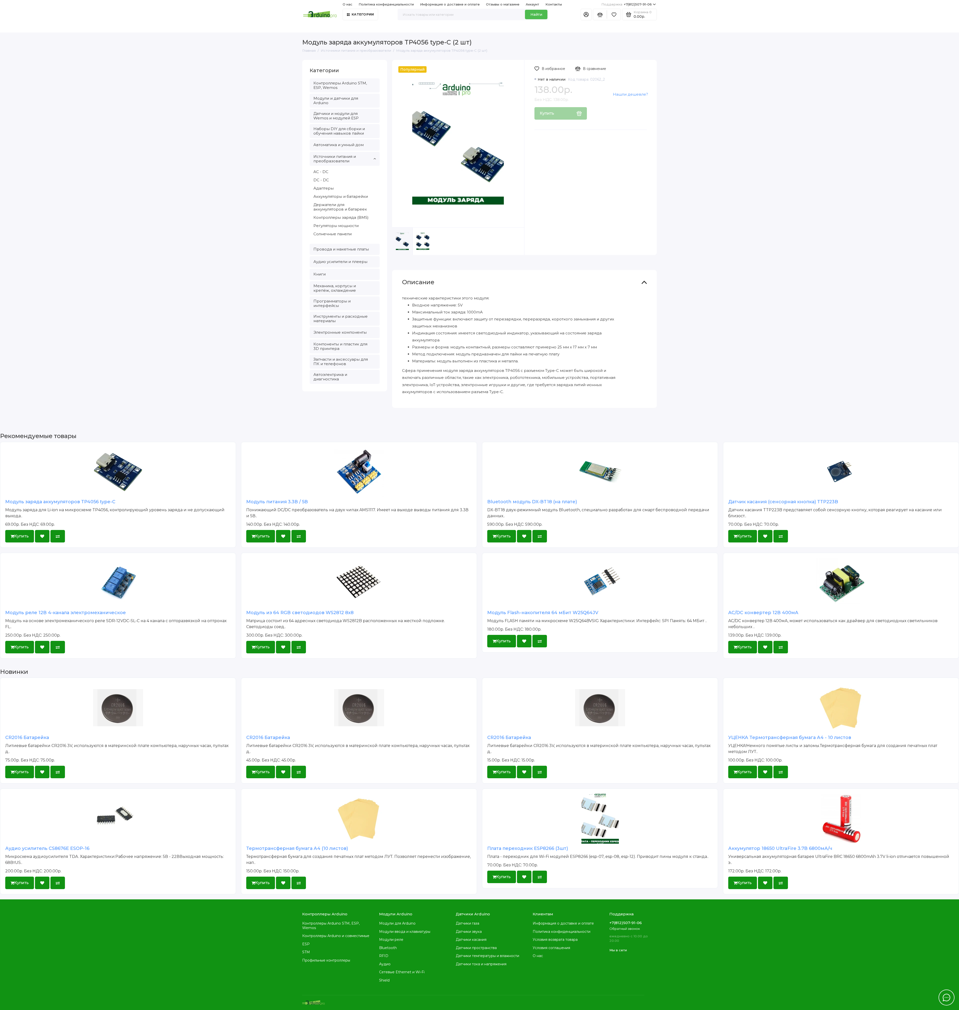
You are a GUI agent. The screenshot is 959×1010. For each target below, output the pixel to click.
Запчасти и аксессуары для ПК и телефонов (340, 361)
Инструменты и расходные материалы (340, 318)
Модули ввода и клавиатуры (404, 931)
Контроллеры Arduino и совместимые (335, 936)
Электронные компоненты (340, 332)
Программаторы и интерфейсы (332, 303)
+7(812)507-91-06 (626, 4)
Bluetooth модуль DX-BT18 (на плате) (532, 502)
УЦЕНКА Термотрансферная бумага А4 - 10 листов (789, 737)
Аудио (385, 964)
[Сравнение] (600, 14)
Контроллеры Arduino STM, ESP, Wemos (340, 85)
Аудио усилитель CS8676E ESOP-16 (47, 848)
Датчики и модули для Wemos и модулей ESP (336, 115)
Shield (384, 980)
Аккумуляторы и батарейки (340, 196)
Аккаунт (532, 4)
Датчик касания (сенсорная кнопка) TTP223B (783, 502)
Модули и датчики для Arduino (335, 100)
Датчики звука (469, 931)
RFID (383, 956)
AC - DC (320, 171)
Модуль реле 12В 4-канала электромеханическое (65, 612)
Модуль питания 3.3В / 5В (277, 502)
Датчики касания (471, 939)
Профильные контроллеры (326, 960)
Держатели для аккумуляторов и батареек (340, 207)
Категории (363, 14)
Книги (319, 274)
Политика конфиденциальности (386, 4)
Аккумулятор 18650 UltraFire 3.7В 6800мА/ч (780, 848)
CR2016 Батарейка (27, 737)
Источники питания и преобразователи (334, 158)
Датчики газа (467, 923)
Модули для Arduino (397, 923)
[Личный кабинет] (586, 14)
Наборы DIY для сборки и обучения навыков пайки (339, 131)
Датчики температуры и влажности (487, 956)
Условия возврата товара (555, 939)
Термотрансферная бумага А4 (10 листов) (297, 848)
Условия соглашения (551, 948)
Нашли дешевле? (630, 94)
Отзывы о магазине (502, 4)
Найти (536, 14)
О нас (538, 956)
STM (306, 952)
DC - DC (321, 180)
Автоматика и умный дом (338, 144)
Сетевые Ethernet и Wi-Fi (402, 972)
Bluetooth (388, 948)
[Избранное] (614, 14)
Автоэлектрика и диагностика (330, 376)
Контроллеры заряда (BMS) (341, 217)
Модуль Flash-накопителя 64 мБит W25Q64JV (542, 612)
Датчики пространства (476, 948)
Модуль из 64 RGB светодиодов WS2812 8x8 (300, 612)
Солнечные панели (332, 234)
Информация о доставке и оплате (450, 4)
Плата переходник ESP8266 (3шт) (527, 848)
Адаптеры (323, 188)
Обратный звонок (624, 929)
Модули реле (391, 939)
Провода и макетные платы (341, 249)
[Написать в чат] (946, 997)
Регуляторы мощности (336, 225)
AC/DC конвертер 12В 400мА (763, 612)
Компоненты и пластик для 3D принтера (340, 346)
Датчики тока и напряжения (481, 964)
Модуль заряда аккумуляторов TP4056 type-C (60, 502)
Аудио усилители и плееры (340, 261)
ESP (306, 944)
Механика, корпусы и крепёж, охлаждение (334, 288)
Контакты (553, 4)
